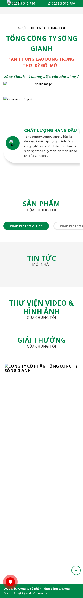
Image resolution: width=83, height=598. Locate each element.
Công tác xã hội (16, 466)
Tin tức (10, 511)
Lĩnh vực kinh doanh (20, 445)
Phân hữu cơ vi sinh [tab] (26, 226)
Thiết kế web (23, 593)
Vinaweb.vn (41, 593)
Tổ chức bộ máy (17, 438)
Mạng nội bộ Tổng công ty (24, 504)
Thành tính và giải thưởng (24, 459)
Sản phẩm (13, 489)
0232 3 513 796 (63, 3)
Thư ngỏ (12, 431)
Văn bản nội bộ (16, 496)
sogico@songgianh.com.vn (31, 400)
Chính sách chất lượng (21, 452)
